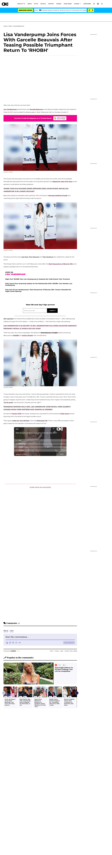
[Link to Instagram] (98, 3)
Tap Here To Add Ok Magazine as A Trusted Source (33, 118)
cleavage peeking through (57, 195)
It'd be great (8, 402)
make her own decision (20, 420)
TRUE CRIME (68, 4)
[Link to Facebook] (94, 3)
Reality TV (21, 4)
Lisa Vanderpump (18, 26)
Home (5, 26)
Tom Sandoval (48, 257)
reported (8, 319)
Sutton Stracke (27, 335)
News (10, 26)
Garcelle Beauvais (36, 109)
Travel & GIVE (16, 413)
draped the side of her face (62, 181)
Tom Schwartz (34, 257)
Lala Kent (24, 257)
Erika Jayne (64, 413)
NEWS (30, 4)
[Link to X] (102, 3)
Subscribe (87, 4)
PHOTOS (51, 4)
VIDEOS (58, 4)
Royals (43, 4)
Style (36, 4)
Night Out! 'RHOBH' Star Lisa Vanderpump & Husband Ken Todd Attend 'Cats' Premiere (37, 279)
